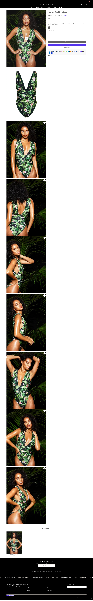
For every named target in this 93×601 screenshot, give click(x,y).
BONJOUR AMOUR (46, 4)
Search (48, 584)
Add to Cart (67, 41)
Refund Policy (49, 590)
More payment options (66, 47)
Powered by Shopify (22, 597)
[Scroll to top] (91, 598)
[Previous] (24, 1)
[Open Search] (81, 4)
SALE (60, 7)
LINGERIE (54, 7)
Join (46, 568)
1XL (61, 28)
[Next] (68, 1)
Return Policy (49, 586)
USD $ (91, 1)
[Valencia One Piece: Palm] (14, 542)
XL (58, 28)
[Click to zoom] (44, 69)
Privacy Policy (49, 587)
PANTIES (48, 7)
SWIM (37, 7)
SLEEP (42, 7)
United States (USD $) (81, 597)
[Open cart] (86, 4)
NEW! (32, 7)
